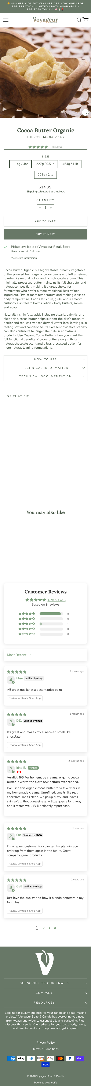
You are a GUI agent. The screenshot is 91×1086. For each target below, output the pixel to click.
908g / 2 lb (45, 175)
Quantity (45, 200)
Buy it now (45, 234)
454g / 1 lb (70, 164)
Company (44, 993)
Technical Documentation (45, 376)
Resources (44, 1003)
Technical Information (45, 368)
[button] (39, 147)
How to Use (45, 359)
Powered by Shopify (45, 1082)
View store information (24, 258)
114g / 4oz (20, 164)
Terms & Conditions (46, 1049)
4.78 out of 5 (57, 600)
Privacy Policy (46, 1043)
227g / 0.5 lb (45, 164)
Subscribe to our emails (44, 983)
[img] (16, 672)
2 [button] (44, 928)
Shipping (31, 192)
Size (45, 157)
